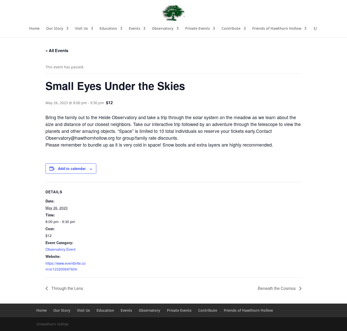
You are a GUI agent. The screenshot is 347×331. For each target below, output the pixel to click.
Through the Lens (66, 288)
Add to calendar (72, 168)
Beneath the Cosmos (277, 288)
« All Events (56, 50)
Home (34, 29)
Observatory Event (60, 249)
